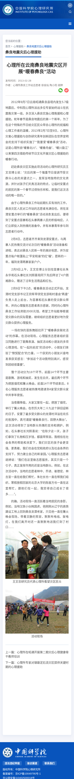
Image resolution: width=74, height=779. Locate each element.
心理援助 (18, 46)
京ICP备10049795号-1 (28, 773)
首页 (7, 46)
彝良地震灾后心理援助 (39, 46)
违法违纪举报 (12, 763)
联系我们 (50, 763)
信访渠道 (32, 763)
